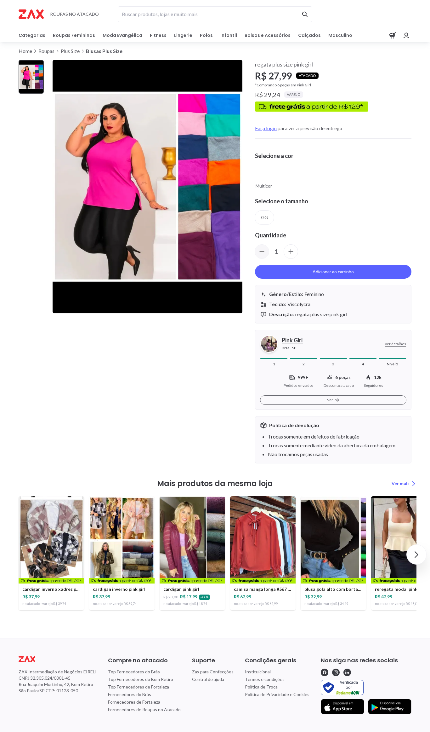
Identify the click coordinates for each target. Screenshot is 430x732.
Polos (206, 35)
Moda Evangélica (122, 35)
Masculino (340, 35)
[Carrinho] (393, 35)
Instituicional (258, 671)
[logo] (58, 659)
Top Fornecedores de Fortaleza (138, 686)
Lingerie (183, 35)
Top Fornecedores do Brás (134, 671)
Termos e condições (265, 679)
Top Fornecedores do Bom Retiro (140, 679)
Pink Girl (292, 340)
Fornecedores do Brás (129, 694)
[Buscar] (305, 14)
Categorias (32, 35)
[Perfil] (406, 35)
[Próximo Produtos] (416, 554)
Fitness (158, 35)
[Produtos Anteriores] (13, 554)
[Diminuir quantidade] (262, 252)
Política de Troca (261, 686)
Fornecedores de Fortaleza (134, 702)
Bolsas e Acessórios (268, 35)
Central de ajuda (208, 679)
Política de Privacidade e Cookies (277, 694)
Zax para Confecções (213, 671)
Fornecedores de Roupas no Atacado (144, 709)
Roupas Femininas (74, 35)
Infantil (228, 35)
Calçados (309, 35)
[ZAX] (31, 14)
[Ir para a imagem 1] (31, 77)
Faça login (266, 128)
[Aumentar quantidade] (291, 252)
